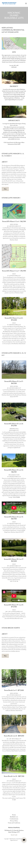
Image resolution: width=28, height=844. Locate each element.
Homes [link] (14, 815)
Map (5, 189)
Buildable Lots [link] (14, 817)
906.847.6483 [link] (14, 835)
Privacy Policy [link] (14, 821)
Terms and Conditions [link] (14, 823)
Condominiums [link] (14, 819)
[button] (26, 3)
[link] (9, 3)
